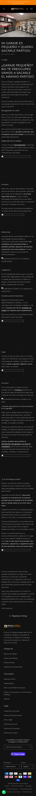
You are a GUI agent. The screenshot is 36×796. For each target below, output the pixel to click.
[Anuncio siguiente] (32, 2)
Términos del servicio (26, 789)
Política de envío (27, 792)
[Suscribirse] (30, 747)
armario (18, 390)
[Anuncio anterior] (3, 2)
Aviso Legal (8, 720)
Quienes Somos (9, 679)
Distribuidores (9, 683)
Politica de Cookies (11, 733)
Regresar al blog (19, 616)
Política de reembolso (12, 789)
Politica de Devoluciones (13, 715)
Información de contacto (13, 792)
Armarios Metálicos (11, 658)
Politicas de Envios (10, 724)
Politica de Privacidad (11, 728)
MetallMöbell (16, 783)
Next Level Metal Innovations (14, 688)
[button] (4, 9)
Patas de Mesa (9, 662)
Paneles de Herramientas (13, 667)
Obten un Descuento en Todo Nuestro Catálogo (18, 693)
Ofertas (6, 699)
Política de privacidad (17, 786)
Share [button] (5, 60)
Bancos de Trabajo (10, 654)
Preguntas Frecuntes (11, 711)
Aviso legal (28, 786)
